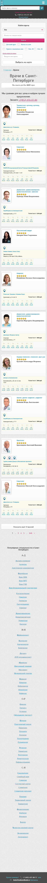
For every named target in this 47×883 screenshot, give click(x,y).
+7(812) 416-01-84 (28, 100)
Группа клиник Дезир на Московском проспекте (17, 461)
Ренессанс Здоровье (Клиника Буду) (14, 294)
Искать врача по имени (9, 53)
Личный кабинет (23, 17)
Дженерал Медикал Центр (11, 335)
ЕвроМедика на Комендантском (12, 210)
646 (30, 533)
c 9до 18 (26, 303)
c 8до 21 (3, 138)
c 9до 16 (31, 179)
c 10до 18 (26, 389)
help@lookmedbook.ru (21, 880)
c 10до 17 (26, 472)
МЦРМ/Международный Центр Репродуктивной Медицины (21, 168)
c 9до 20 (3, 263)
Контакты (34, 880)
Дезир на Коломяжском (10, 378)
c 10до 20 (3, 389)
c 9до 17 (26, 263)
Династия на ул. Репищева (11, 127)
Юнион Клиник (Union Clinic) (11, 251)
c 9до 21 (26, 138)
